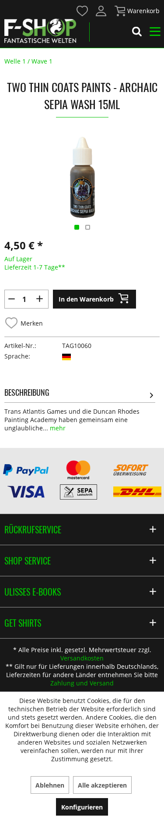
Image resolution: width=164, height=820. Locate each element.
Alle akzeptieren (102, 785)
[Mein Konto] (101, 11)
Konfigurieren (82, 807)
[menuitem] (82, 10)
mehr (57, 428)
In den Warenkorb (86, 299)
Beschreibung (26, 392)
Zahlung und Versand (82, 683)
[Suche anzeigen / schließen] (136, 33)
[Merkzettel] (83, 11)
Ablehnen (49, 785)
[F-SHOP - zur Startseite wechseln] (40, 30)
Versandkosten (82, 658)
